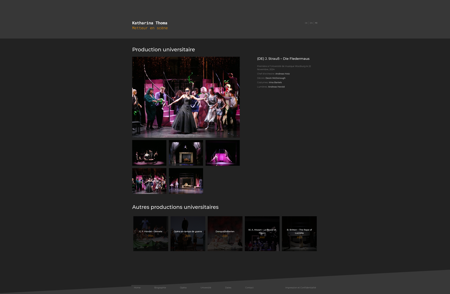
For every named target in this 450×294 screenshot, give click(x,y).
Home (137, 287)
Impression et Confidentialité (300, 287)
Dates (228, 287)
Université (206, 287)
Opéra (183, 287)
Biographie (160, 287)
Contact (249, 287)
